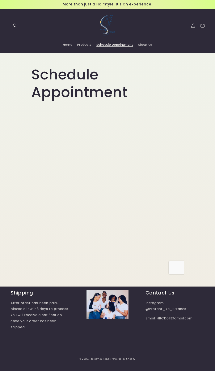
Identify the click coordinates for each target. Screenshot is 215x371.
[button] (15, 25)
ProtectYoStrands (100, 359)
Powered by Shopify (123, 359)
